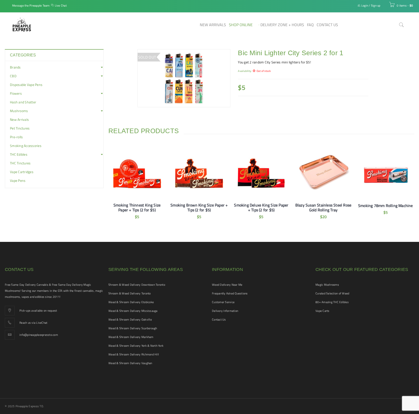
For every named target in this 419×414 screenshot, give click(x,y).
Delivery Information (225, 310)
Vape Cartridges (21, 171)
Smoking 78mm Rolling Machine (385, 205)
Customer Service (223, 302)
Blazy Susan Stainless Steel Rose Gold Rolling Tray (323, 207)
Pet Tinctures (20, 128)
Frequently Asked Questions (230, 293)
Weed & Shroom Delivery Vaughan (130, 363)
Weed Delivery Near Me (227, 284)
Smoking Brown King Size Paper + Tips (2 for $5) (199, 207)
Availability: (244, 71)
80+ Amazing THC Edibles (332, 302)
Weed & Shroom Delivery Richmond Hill (133, 354)
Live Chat (61, 5)
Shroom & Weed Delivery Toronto (129, 293)
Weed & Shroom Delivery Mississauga (133, 310)
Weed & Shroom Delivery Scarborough (132, 328)
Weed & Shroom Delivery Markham (130, 337)
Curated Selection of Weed (332, 293)
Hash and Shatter (23, 102)
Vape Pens (17, 180)
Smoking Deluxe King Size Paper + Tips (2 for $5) (261, 207)
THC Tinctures (20, 163)
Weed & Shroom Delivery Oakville (130, 319)
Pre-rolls (16, 137)
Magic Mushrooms (327, 284)
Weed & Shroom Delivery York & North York (135, 345)
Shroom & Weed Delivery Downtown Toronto (136, 284)
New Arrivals (19, 119)
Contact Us (219, 319)
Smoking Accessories (25, 145)
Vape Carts (322, 310)
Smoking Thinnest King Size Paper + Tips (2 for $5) (137, 207)
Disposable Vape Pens (26, 84)
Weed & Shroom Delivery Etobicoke (131, 302)
